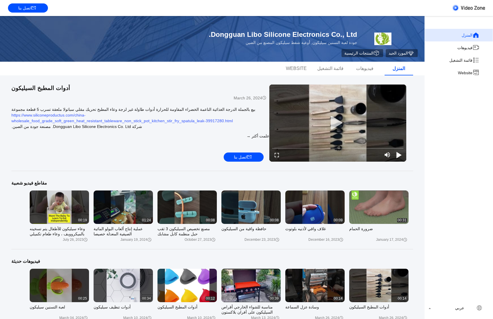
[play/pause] (399, 155)
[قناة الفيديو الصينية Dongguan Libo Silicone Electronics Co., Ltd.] (468, 7)
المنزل (467, 35)
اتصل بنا (25, 8)
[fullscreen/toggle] (276, 155)
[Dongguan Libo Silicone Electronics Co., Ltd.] (383, 38)
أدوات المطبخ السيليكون (40, 88)
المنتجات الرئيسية (358, 53)
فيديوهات (464, 47)
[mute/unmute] (387, 155)
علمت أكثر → (257, 136)
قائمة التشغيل (460, 60)
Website (465, 73)
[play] (338, 123)
